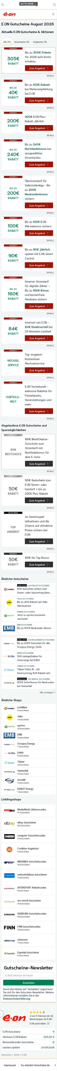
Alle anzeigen (46, 692)
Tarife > (18, 1054)
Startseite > (7, 1054)
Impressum (10, 1065)
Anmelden (29, 982)
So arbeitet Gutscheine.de (35, 1065)
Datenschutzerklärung (16, 998)
